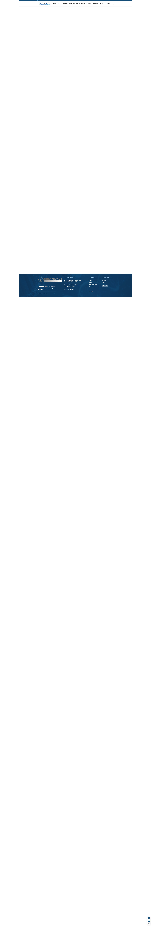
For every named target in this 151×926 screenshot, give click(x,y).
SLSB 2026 (108, 5)
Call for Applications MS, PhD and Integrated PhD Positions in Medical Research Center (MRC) (65, 190)
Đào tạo (90, 282)
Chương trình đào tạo (53, 106)
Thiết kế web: (40, 293)
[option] (75, 32)
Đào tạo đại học (56, 128)
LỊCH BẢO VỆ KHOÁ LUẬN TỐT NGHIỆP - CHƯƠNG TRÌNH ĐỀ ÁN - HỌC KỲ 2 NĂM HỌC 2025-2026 (104, 190)
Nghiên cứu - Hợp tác (74, 5)
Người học (95, 5)
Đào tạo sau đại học (83, 128)
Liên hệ (103, 282)
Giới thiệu (54, 5)
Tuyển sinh (83, 5)
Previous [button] (129, 33)
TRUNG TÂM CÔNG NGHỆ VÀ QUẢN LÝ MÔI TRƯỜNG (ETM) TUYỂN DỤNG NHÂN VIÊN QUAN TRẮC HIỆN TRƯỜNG (104, 245)
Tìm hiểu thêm (86, 94)
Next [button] (129, 30)
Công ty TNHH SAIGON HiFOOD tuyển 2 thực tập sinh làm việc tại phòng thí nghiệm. (84, 245)
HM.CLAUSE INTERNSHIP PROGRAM (49, 232)
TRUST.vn (45, 293)
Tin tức (60, 5)
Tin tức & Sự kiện (48, 167)
